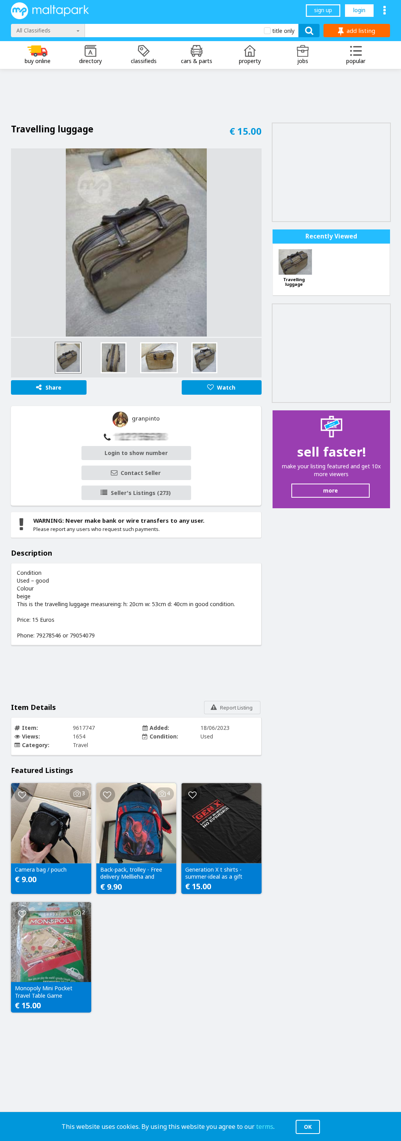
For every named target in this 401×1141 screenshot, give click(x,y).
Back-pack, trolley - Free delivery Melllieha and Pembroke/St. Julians (131, 873)
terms (264, 1126)
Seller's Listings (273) (141, 492)
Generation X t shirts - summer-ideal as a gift (213, 873)
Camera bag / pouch (41, 869)
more (330, 490)
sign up (323, 10)
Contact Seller (141, 473)
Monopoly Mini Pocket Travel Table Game (43, 992)
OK (308, 1126)
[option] (136, 242)
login (359, 10)
